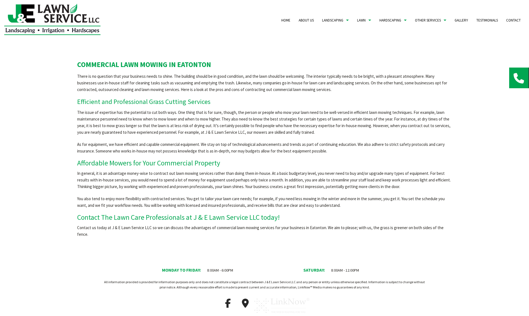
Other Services (428, 20)
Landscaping (332, 20)
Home (285, 20)
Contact (513, 20)
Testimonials (487, 20)
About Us (306, 20)
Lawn (361, 20)
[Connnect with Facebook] (228, 305)
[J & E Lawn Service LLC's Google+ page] (245, 305)
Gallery (461, 20)
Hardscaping (390, 20)
